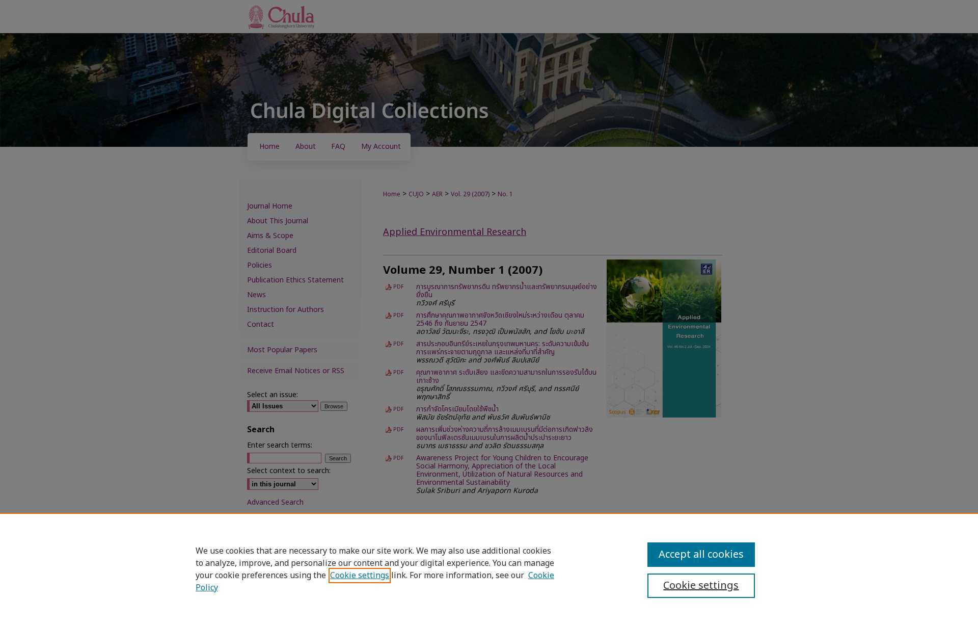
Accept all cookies (701, 554)
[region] (489, 569)
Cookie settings (359, 575)
